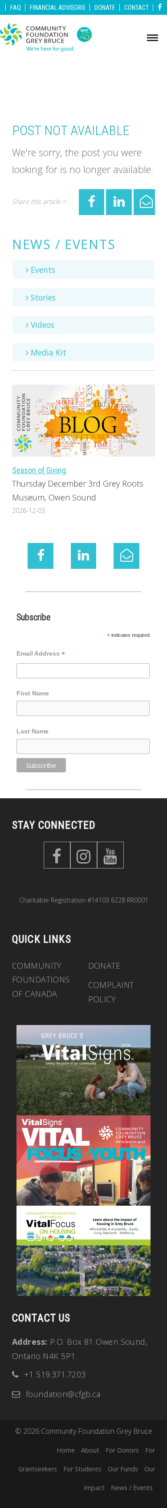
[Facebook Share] (92, 202)
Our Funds (123, 1469)
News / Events (63, 244)
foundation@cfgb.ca (63, 1394)
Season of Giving (39, 470)
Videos (41, 324)
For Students (82, 1469)
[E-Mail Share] (146, 202)
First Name (32, 693)
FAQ (16, 7)
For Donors (122, 1450)
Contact (137, 7)
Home (66, 1450)
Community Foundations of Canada (41, 979)
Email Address (40, 654)
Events (42, 269)
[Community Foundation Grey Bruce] (46, 39)
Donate (105, 7)
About (90, 1450)
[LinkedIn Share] (119, 202)
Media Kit (47, 352)
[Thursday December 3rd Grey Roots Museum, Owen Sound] (83, 419)
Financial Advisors (58, 7)
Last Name (32, 731)
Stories (42, 297)
